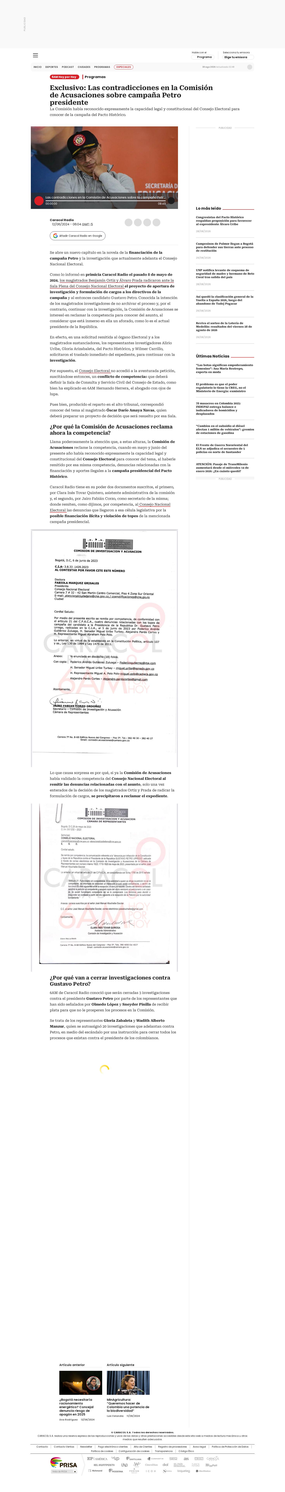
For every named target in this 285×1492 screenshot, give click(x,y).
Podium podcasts (133, 1470)
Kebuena (211, 1464)
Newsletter (241, 67)
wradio (135, 1464)
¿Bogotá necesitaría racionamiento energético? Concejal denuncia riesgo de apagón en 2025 (76, 1407)
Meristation (202, 1470)
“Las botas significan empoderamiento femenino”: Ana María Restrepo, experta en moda (224, 369)
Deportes (51, 67)
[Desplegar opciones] (171, 200)
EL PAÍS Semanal (178, 1464)
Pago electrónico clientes (113, 1446)
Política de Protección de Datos (230, 1446)
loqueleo (183, 1470)
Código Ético (186, 1451)
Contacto (42, 1446)
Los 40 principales (114, 1458)
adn (198, 1458)
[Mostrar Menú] (35, 55)
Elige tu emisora (236, 57)
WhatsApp (156, 222)
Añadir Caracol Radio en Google (80, 236)
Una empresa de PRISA (64, 1462)
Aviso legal (199, 1446)
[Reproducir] (39, 200)
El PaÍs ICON (149, 1470)
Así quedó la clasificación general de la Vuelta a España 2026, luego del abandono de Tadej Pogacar (224, 300)
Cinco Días (150, 1464)
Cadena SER (172, 1458)
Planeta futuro (194, 1464)
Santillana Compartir (153, 1458)
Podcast (68, 67)
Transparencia (164, 1451)
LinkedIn (147, 222)
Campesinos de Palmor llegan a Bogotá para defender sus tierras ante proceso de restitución (224, 247)
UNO (123, 1464)
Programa (204, 57)
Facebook (128, 222)
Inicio (37, 67)
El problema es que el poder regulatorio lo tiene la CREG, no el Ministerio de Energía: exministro (221, 388)
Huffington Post (102, 1464)
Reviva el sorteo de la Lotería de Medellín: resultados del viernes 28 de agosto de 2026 (224, 327)
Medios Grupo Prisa (64, 1471)
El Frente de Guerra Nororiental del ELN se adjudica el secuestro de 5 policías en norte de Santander (222, 449)
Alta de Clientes (143, 1446)
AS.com (185, 1458)
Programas (102, 67)
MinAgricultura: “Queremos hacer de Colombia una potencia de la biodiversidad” (128, 1405)
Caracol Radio (142, 55)
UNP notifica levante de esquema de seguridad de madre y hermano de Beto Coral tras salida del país (225, 274)
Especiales (124, 67)
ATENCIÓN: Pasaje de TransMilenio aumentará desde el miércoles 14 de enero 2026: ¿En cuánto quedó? (222, 468)
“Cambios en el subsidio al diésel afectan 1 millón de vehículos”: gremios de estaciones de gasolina (225, 429)
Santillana (132, 1458)
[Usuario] (249, 67)
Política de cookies (102, 1451)
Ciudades (84, 67)
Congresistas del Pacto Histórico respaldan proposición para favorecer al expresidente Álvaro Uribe (224, 221)
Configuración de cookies (134, 1451)
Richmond (95, 1470)
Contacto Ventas (64, 1446)
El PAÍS (96, 1458)
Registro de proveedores (172, 1446)
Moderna (115, 1470)
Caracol (212, 1458)
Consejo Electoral (95, 371)
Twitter (138, 222)
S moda (166, 1470)
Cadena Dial (164, 1464)
